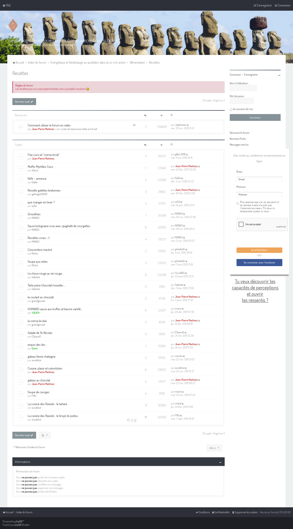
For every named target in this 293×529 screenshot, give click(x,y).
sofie (34, 206)
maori (178, 308)
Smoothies (34, 214)
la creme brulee (37, 321)
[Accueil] (13, 25)
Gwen (35, 348)
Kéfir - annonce (37, 178)
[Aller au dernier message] (188, 124)
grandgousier (38, 301)
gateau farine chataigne (41, 356)
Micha (35, 253)
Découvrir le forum (239, 132)
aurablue (36, 360)
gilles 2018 (180, 154)
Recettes (20, 73)
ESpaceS (36, 336)
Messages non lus (239, 144)
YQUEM (35, 312)
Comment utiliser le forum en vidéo (49, 125)
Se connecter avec (259, 262)
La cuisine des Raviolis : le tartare (47, 404)
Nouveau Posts (238, 138)
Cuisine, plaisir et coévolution (45, 368)
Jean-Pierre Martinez (43, 129)
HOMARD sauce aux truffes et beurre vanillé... (55, 309)
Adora (35, 170)
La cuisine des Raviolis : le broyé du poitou (53, 416)
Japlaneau (180, 124)
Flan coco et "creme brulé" (44, 155)
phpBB (18, 521)
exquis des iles (36, 344)
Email (240, 171)
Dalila (34, 182)
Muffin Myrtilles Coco (40, 166)
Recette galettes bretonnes (44, 190)
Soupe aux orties (38, 261)
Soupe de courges (39, 392)
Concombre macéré (40, 249)
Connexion (235, 74)
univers (178, 356)
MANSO (35, 217)
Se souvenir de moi (243, 109)
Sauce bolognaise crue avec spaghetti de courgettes (59, 226)
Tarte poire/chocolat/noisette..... (46, 285)
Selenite (36, 277)
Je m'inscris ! (259, 250)
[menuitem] (7, 5)
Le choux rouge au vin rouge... (45, 273)
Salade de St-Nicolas (40, 333)
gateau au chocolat (39, 380)
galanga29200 (39, 194)
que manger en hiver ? (41, 202)
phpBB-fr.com (21, 524)
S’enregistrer (251, 74)
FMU (34, 395)
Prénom (241, 186)
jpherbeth (180, 249)
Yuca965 (180, 273)
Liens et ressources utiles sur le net (79, 129)
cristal (178, 403)
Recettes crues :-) (38, 238)
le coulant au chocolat (41, 297)
